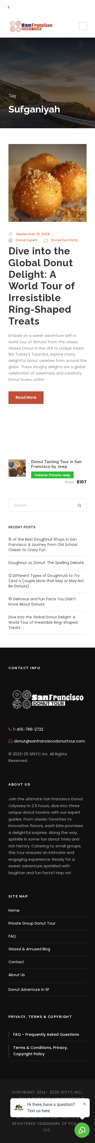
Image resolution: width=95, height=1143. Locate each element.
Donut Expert (26, 240)
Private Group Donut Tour (31, 923)
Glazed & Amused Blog (29, 949)
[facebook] (9, 7)
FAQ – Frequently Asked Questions (46, 1034)
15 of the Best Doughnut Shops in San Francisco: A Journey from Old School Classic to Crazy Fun (42, 544)
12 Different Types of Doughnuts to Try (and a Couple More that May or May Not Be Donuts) (46, 581)
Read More (26, 397)
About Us (16, 974)
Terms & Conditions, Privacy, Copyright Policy (40, 1051)
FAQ (12, 936)
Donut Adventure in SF (28, 989)
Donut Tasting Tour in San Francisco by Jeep (56, 464)
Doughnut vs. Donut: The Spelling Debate (46, 562)
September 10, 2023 (33, 234)
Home (14, 910)
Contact (16, 962)
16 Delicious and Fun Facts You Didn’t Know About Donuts (42, 601)
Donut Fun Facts (64, 240)
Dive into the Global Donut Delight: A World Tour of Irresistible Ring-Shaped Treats (41, 286)
